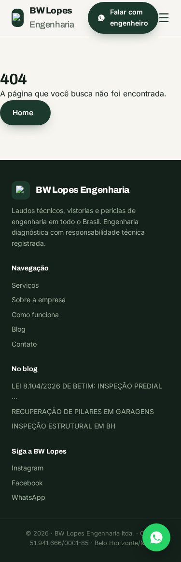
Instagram (27, 468)
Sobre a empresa (39, 299)
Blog (19, 329)
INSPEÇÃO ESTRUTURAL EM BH (63, 426)
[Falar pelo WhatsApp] (156, 537)
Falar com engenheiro (129, 17)
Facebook (27, 483)
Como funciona (35, 314)
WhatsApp (28, 497)
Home (23, 112)
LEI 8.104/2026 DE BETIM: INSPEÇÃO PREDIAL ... (87, 391)
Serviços (25, 285)
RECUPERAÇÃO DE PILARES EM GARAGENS (83, 411)
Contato (24, 344)
